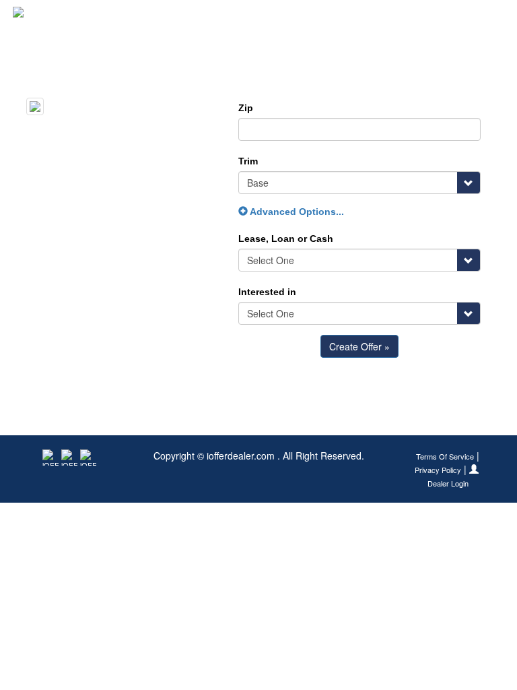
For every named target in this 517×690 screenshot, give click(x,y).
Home (289, 17)
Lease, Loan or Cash (285, 238)
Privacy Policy (438, 470)
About (488, 17)
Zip (245, 107)
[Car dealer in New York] (57, 17)
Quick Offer (347, 17)
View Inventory (424, 17)
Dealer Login (448, 483)
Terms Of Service (445, 456)
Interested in (267, 291)
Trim (248, 161)
